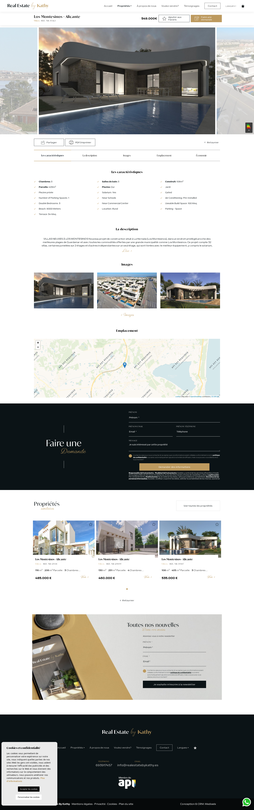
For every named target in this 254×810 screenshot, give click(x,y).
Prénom (133, 412)
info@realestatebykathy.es (137, 765)
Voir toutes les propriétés (198, 506)
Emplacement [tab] (164, 155)
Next (226, 80)
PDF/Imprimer (83, 142)
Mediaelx (210, 804)
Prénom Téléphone (186, 426)
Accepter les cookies (28, 789)
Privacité (99, 804)
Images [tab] (127, 155)
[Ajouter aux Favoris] (90, 524)
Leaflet (177, 396)
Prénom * (148, 642)
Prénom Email (136, 426)
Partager (51, 142)
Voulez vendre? (170, 6)
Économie (201, 155)
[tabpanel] (64, 553)
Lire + (127, 250)
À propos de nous (146, 6)
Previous (28, 80)
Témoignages (191, 6)
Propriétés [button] (123, 6)
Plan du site (126, 804)
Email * (146, 656)
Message (133, 440)
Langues (230, 6)
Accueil (108, 6)
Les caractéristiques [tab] (52, 155)
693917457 (104, 765)
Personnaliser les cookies (29, 797)
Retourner (212, 142)
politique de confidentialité (181, 672)
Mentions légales (82, 804)
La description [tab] (90, 155)
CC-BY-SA (215, 396)
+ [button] (38, 343)
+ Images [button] (127, 314)
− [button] (38, 347)
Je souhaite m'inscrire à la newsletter (174, 684)
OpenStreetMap (196, 396)
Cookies (112, 804)
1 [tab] (127, 589)
